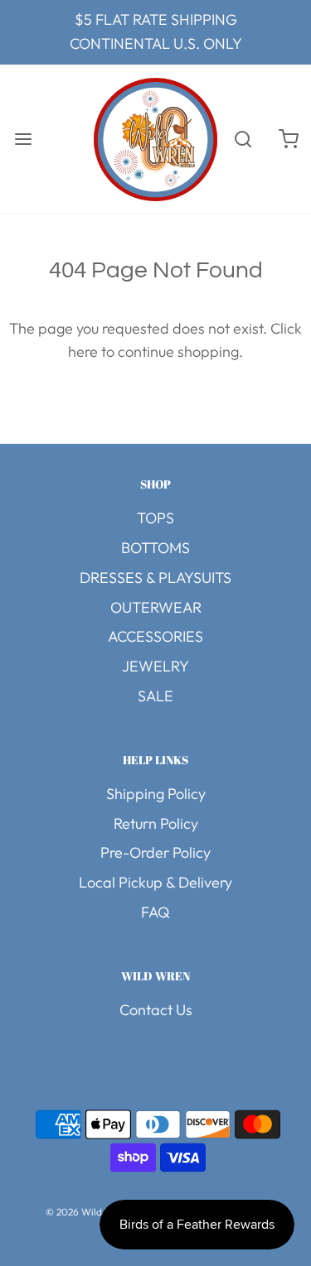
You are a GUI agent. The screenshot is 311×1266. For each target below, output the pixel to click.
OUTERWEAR (156, 607)
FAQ (155, 912)
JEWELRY (155, 666)
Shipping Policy (156, 793)
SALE (155, 695)
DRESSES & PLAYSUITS (155, 577)
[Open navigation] (23, 138)
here (83, 351)
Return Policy (156, 823)
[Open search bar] (242, 138)
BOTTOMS (155, 547)
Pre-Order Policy (155, 852)
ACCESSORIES (155, 636)
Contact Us (155, 1009)
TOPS (155, 517)
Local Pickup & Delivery (155, 882)
